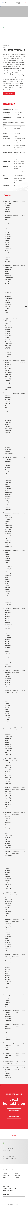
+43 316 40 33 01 (10, 1156)
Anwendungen (6, 1175)
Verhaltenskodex (16, 1207)
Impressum (20, 1205)
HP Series (11, 21)
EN (16, 2)
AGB (10, 1207)
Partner (4, 1177)
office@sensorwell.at (11, 1158)
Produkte (5, 1173)
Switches (5, 19)
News (16, 1173)
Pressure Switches (12, 19)
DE (18, 2)
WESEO (14, 1209)
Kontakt (17, 1177)
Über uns (17, 1175)
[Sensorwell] (5, 2)
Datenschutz (5, 1207)
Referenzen (6, 1180)
